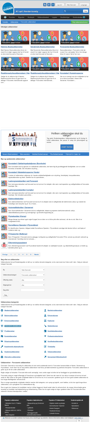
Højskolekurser (53, 326)
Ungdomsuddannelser (11, 352)
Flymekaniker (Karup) (17, 216)
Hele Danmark (71, 5)
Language (84, 5)
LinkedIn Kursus (54, 413)
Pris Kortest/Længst (56, 154)
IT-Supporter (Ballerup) (17, 234)
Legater (54, 17)
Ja (79, 154)
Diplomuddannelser (11, 315)
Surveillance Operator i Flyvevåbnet (23, 225)
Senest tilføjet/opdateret (10, 154)
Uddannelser (14, 22)
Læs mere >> (78, 418)
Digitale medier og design (57, 403)
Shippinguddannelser (11, 341)
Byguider (21, 17)
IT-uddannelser (9, 331)
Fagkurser (51, 321)
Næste (36, 254)
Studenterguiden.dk (77, 400)
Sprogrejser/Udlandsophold (57, 357)
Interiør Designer (55, 408)
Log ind (59, 5)
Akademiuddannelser (11, 310)
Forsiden (12, 17)
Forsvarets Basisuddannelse (72, 47)
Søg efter (6, 290)
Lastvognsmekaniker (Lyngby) (21, 190)
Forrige (5, 254)
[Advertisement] (45, 105)
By (4, 270)
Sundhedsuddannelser (55, 341)
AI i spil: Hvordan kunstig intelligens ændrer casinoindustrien (43, 11)
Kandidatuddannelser (55, 331)
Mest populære (25, 154)
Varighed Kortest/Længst (40, 154)
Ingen (76, 154)
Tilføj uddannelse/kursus (80, 22)
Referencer (75, 408)
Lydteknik (30, 408)
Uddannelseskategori (9, 275)
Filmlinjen (30, 410)
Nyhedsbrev (75, 406)
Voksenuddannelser (54, 352)
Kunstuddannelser (10, 336)
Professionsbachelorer (55, 336)
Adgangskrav (7, 285)
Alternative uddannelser (12, 357)
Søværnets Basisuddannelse (43, 47)
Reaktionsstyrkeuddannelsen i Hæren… (15, 73)
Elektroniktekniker (15, 198)
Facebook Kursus (55, 411)
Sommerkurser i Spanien (57, 406)
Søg (85, 11)
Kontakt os (75, 403)
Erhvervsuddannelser (11, 321)
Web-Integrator (9, 415)
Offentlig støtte (7, 280)
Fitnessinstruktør (10, 408)
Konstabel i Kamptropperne (71, 73)
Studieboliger (65, 17)
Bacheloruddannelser (55, 310)
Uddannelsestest (43, 17)
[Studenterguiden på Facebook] (49, 4)
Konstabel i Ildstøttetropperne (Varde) (23, 172)
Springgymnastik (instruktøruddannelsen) (34, 414)
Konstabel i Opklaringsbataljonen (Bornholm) (27, 163)
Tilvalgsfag (51, 346)
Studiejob (31, 17)
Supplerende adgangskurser (14, 346)
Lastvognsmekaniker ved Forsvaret (23, 181)
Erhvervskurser (53, 315)
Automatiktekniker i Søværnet (20, 207)
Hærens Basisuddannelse (11, 47)
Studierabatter (77, 17)
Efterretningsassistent (17, 242)
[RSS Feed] (45, 4)
